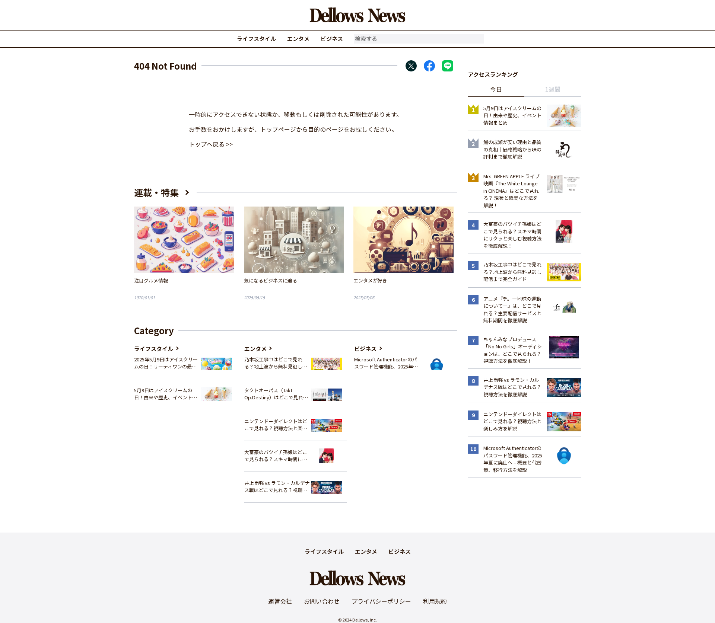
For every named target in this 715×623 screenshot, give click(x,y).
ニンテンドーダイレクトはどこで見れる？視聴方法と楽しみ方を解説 (275, 425)
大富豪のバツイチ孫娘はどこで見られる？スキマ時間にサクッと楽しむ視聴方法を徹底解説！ (275, 455)
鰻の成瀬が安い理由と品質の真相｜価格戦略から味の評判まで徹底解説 (512, 149)
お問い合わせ (322, 601)
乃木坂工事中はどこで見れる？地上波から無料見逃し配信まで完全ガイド (275, 363)
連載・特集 (156, 192)
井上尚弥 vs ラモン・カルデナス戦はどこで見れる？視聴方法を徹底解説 (277, 486)
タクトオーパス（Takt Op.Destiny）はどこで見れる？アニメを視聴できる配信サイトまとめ (275, 394)
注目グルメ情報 (151, 280)
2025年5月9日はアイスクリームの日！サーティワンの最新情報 (166, 363)
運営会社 (280, 601)
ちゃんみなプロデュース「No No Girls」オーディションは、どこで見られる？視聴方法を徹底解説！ (512, 350)
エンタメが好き (370, 280)
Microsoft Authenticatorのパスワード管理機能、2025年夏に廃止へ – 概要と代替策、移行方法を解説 (386, 363)
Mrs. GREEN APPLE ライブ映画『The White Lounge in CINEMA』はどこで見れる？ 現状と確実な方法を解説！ (511, 191)
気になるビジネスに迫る (270, 280)
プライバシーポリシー (381, 601)
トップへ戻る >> (211, 144)
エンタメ (298, 38)
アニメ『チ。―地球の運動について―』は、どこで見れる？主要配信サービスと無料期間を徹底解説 (512, 309)
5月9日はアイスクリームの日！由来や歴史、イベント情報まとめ (165, 394)
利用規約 (435, 601)
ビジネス (332, 38)
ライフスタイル (256, 38)
